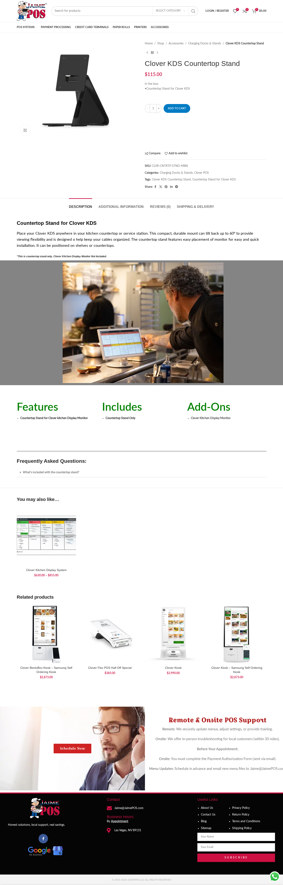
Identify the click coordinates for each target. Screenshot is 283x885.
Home (149, 43)
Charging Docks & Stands (204, 43)
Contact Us (208, 814)
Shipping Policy (242, 828)
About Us (207, 808)
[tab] (80, 204)
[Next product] (157, 52)
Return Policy (240, 814)
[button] (141, 472)
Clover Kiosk (173, 667)
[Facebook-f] (43, 838)
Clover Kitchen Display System (46, 570)
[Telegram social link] (176, 187)
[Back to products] (152, 52)
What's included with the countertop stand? (51, 472)
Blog (204, 821)
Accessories (176, 43)
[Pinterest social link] (166, 187)
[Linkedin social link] (171, 187)
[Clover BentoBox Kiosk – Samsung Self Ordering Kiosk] (46, 634)
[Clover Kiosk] (173, 634)
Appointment (119, 821)
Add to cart (177, 108)
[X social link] (160, 187)
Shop (160, 43)
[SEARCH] (193, 11)
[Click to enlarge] (25, 130)
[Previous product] (147, 52)
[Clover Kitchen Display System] (46, 536)
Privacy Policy (241, 808)
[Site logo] (32, 10)
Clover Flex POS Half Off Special (110, 667)
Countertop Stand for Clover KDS (214, 179)
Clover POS (201, 172)
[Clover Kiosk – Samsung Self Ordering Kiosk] (236, 634)
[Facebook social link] (155, 187)
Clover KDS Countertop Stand (171, 179)
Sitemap (206, 828)
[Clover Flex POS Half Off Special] (110, 634)
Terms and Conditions (246, 821)
